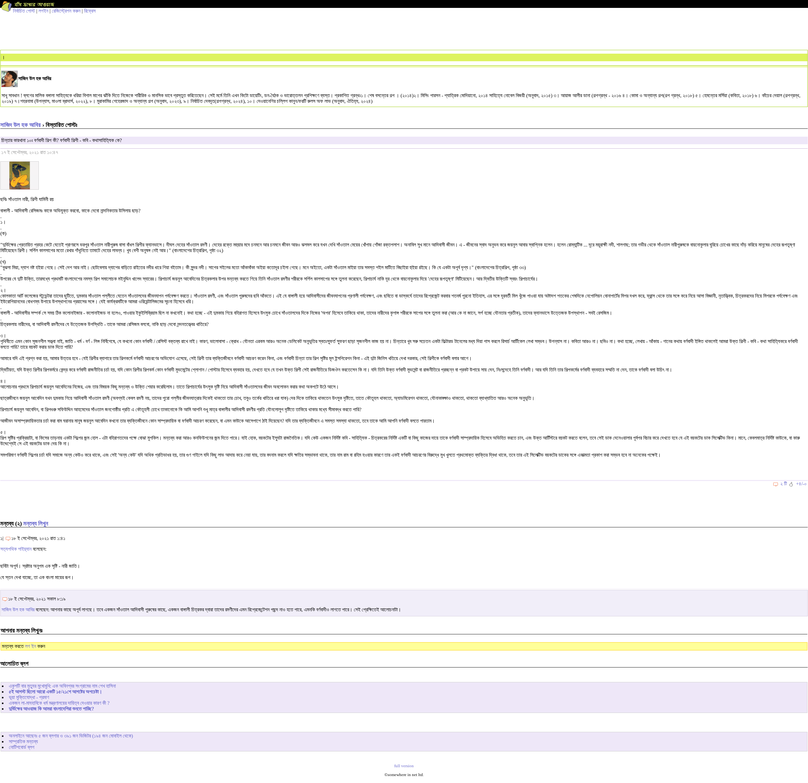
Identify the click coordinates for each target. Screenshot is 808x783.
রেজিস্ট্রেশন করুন (66, 11)
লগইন (43, 11)
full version (404, 766)
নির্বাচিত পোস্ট (24, 11)
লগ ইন (30, 646)
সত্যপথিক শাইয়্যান (16, 549)
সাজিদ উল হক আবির (20, 125)
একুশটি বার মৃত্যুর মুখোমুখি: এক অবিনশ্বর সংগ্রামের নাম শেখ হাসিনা (62, 686)
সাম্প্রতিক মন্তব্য (23, 741)
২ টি (783, 483)
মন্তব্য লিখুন (35, 523)
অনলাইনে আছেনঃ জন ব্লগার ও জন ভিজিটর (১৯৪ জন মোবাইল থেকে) (71, 736)
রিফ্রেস (90, 11)
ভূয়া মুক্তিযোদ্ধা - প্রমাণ (29, 697)
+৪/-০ (801, 483)
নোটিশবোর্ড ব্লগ (21, 747)
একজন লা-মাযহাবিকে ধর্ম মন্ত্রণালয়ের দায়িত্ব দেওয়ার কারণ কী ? (59, 703)
